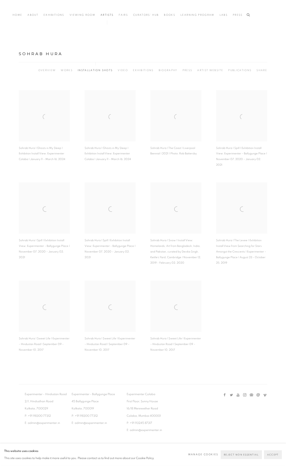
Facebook (224, 395)
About (32, 15)
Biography (168, 70)
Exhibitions (54, 15)
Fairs (123, 15)
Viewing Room (82, 15)
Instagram (244, 395)
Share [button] (261, 70)
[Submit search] (248, 15)
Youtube (238, 395)
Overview (47, 70)
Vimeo (264, 395)
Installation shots (95, 70)
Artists (106, 15)
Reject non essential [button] (241, 455)
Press (238, 15)
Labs (224, 15)
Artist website (210, 70)
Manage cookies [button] (203, 454)
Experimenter (29, 9)
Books (169, 15)
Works (67, 70)
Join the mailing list (251, 395)
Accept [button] (273, 455)
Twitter (231, 395)
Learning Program (197, 15)
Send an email (258, 395)
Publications (239, 70)
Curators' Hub (146, 15)
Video (123, 70)
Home (17, 15)
